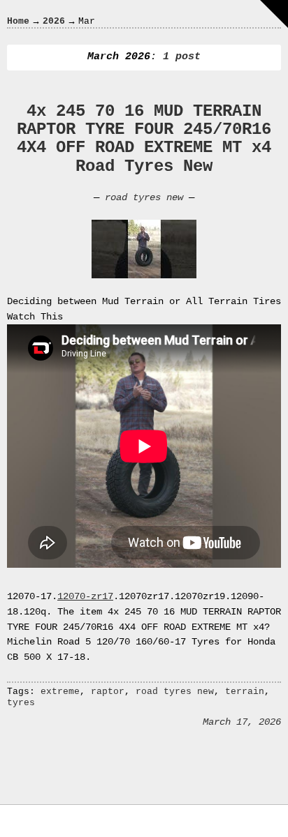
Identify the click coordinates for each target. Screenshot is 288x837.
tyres (21, 703)
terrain (244, 691)
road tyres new (144, 197)
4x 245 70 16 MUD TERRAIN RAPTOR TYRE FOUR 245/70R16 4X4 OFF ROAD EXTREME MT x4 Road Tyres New (144, 139)
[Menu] (274, 14)
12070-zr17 (85, 596)
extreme (60, 691)
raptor (107, 691)
